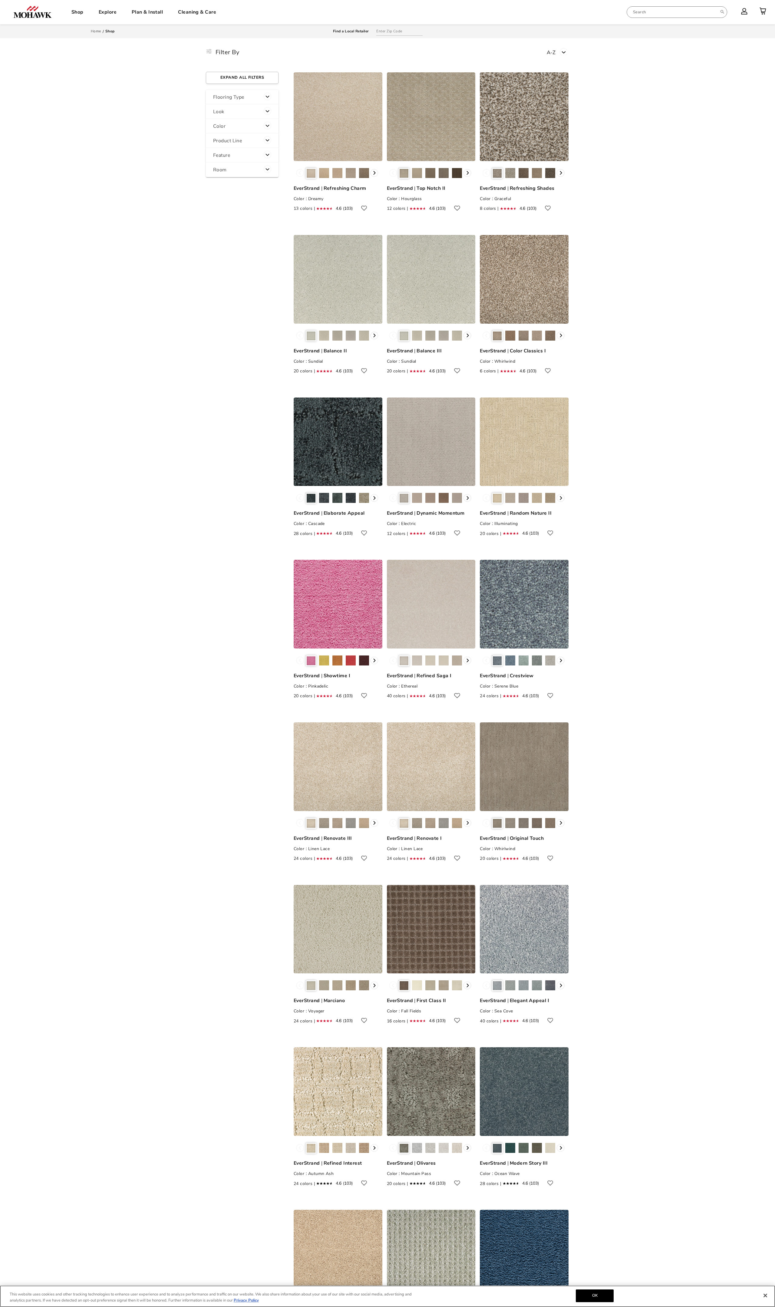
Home (96, 31)
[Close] (765, 1295)
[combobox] (677, 12)
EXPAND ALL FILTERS (242, 77)
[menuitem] (677, 12)
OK (595, 1295)
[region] (387, 1296)
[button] (242, 97)
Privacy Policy (246, 1300)
